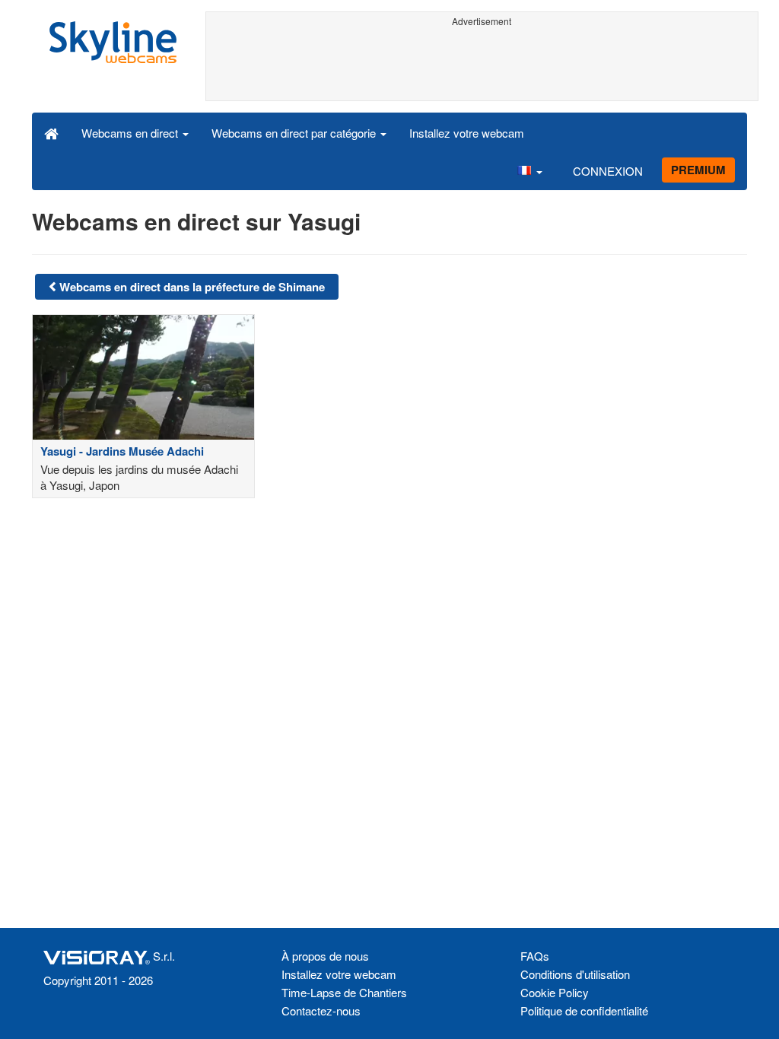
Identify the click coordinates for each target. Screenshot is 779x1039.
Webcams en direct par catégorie (295, 133)
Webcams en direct (131, 133)
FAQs (534, 956)
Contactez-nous (321, 1010)
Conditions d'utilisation (575, 974)
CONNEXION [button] (608, 171)
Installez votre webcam (466, 133)
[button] (529, 170)
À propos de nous (325, 956)
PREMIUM (698, 169)
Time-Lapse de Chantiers (344, 992)
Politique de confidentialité (584, 1010)
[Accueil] (51, 132)
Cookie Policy (554, 992)
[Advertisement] (482, 66)
